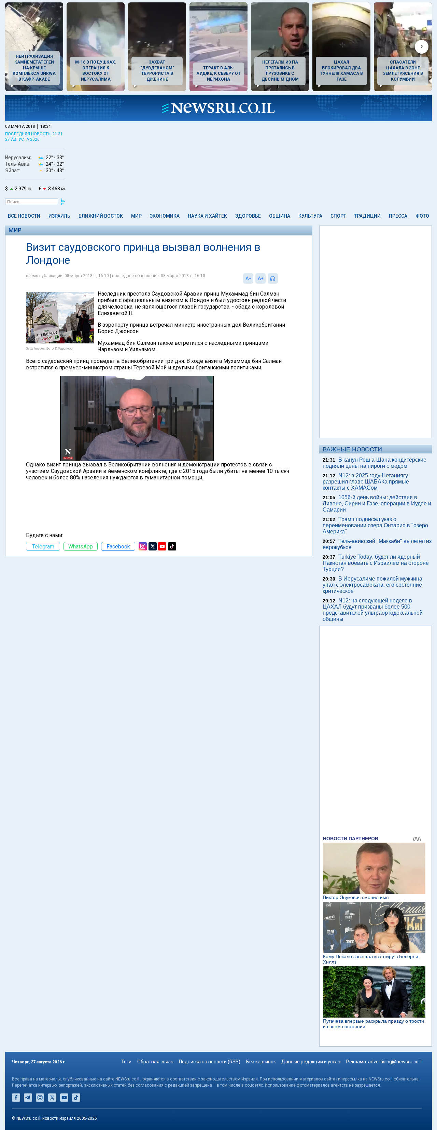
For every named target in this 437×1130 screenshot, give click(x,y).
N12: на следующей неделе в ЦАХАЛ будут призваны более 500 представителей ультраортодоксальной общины (373, 610)
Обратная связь (155, 1061)
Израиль (59, 216)
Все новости (24, 216)
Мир (136, 216)
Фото (422, 216)
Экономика (165, 216)
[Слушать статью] (280, 278)
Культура (310, 216)
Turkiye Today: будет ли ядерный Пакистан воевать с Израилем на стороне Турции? (376, 563)
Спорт (338, 216)
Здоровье (248, 216)
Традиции (367, 216)
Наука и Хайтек (207, 216)
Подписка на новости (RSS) (209, 1061)
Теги (126, 1061)
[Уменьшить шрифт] (248, 278)
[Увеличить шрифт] (260, 278)
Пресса (398, 216)
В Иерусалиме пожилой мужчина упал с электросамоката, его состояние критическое (372, 585)
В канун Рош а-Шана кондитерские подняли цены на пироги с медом (374, 463)
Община (279, 216)
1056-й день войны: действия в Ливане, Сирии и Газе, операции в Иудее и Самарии (377, 503)
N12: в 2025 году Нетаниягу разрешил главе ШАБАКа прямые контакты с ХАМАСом (366, 482)
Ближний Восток (101, 216)
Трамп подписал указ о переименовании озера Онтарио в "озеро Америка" (375, 525)
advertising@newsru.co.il (395, 1061)
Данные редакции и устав (310, 1061)
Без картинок (261, 1061)
